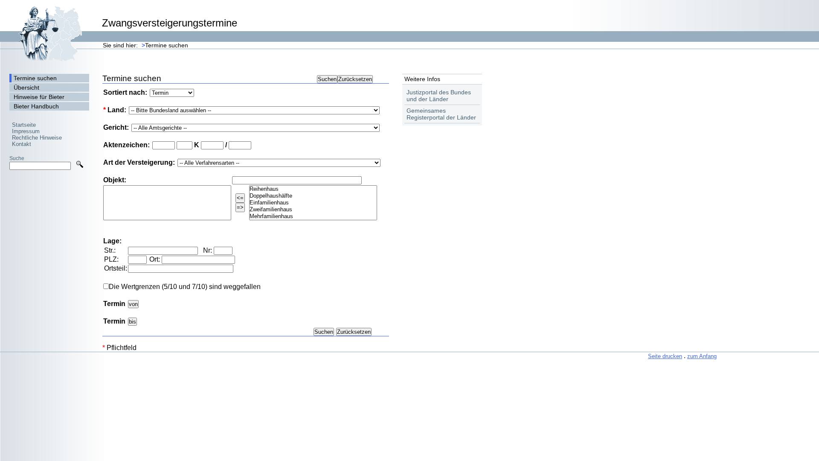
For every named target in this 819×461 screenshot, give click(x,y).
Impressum (26, 131)
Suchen (327, 79)
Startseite (24, 125)
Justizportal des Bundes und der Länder (439, 95)
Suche (16, 158)
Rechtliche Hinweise (37, 137)
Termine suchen (165, 45)
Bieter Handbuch (36, 106)
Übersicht (26, 87)
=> (240, 207)
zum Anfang (702, 356)
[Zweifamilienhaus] (313, 209)
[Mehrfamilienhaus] (313, 216)
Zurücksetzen (355, 79)
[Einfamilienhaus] (313, 202)
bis (132, 321)
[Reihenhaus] (313, 189)
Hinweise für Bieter (39, 96)
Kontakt (21, 144)
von (133, 304)
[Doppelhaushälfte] (313, 196)
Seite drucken (665, 356)
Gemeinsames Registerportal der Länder (441, 114)
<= (240, 198)
